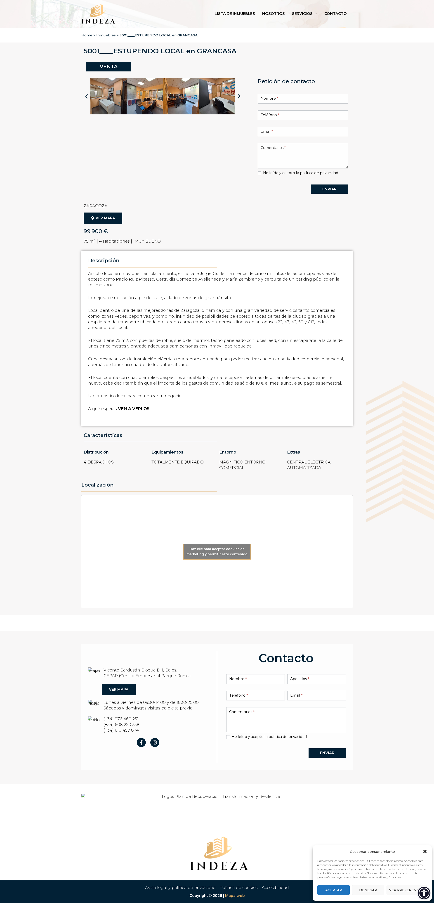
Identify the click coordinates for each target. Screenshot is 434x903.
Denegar (368, 890)
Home (86, 35)
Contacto (335, 14)
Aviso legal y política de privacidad (180, 887)
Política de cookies (239, 887)
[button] (425, 851)
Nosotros (273, 14)
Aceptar (333, 890)
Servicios (302, 14)
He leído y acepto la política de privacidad (300, 173)
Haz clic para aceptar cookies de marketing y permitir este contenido (217, 551)
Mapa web (235, 896)
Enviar (329, 189)
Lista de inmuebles (235, 14)
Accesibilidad (275, 887)
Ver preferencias (407, 890)
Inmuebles (106, 35)
